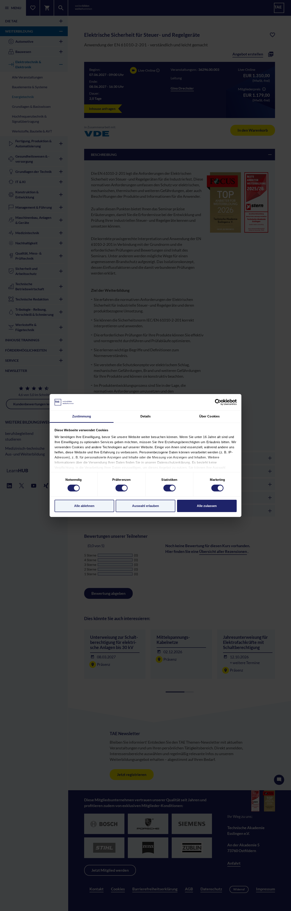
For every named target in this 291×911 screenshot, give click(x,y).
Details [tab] (145, 416)
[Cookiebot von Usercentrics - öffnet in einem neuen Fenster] (218, 402)
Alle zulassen (207, 506)
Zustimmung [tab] (81, 416)
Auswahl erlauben (145, 506)
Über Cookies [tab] (209, 416)
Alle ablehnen (84, 506)
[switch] (121, 488)
